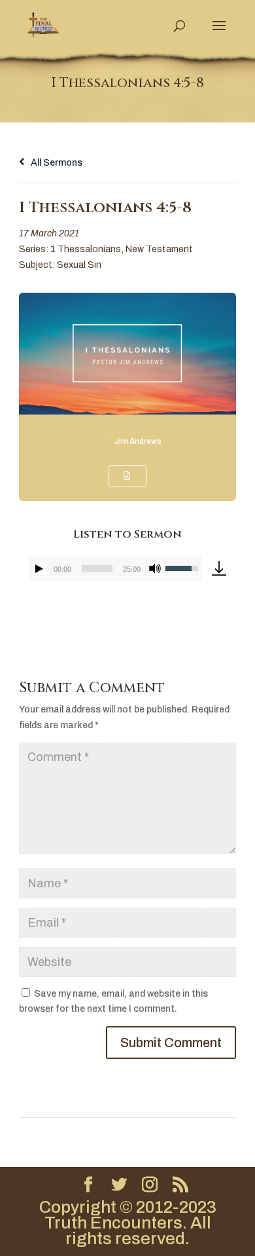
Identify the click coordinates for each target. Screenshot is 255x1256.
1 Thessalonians (85, 249)
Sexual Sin (79, 265)
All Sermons (55, 163)
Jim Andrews (138, 441)
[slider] (97, 568)
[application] (115, 568)
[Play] (39, 568)
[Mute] (155, 568)
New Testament (159, 249)
